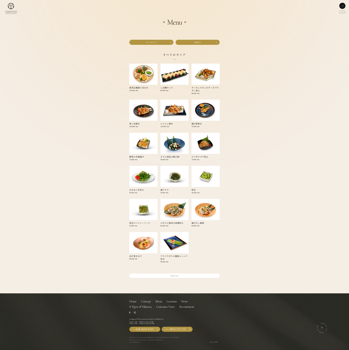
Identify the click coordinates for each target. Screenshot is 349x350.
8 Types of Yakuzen (140, 307)
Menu (158, 301)
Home (133, 301)
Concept (146, 301)
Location (172, 301)
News (184, 301)
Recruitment (186, 307)
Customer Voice (165, 307)
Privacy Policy (214, 342)
